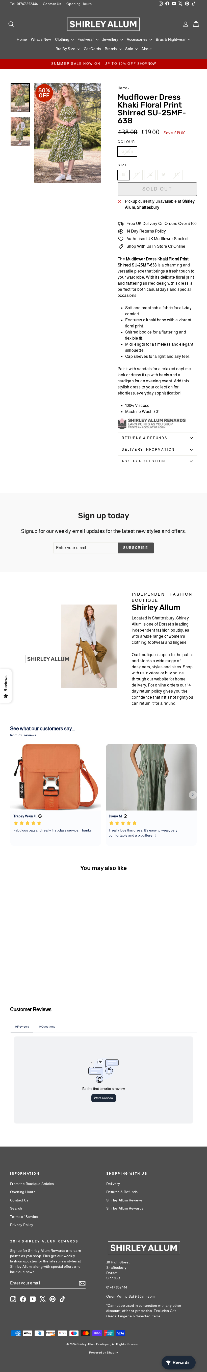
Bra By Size (66, 49)
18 (177, 175)
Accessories (137, 39)
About (146, 49)
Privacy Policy (21, 1225)
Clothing (62, 39)
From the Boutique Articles (32, 1184)
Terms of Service (24, 1217)
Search (16, 1208)
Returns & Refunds (144, 438)
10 (123, 175)
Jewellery (110, 39)
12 (137, 175)
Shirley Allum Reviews (124, 1200)
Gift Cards (92, 49)
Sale (129, 49)
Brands (111, 49)
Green (127, 151)
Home (22, 39)
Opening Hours (79, 4)
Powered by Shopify (103, 1352)
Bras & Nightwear (171, 39)
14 (150, 175)
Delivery (113, 1184)
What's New (41, 39)
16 (163, 175)
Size (123, 165)
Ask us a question (143, 461)
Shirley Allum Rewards (124, 1208)
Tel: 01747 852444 (24, 4)
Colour (126, 142)
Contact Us (52, 4)
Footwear (86, 39)
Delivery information (148, 449)
